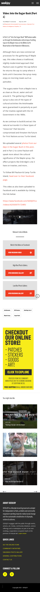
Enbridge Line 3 (27, 310)
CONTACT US (7, 560)
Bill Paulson (17, 310)
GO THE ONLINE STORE (11, 545)
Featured (29, 24)
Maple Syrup (7, 315)
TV (20, 26)
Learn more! (22, 533)
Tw (2, 570)
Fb (2, 574)
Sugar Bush (17, 315)
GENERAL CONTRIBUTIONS (12, 556)
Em (2, 577)
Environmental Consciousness (18, 24)
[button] (20, 217)
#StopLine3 (7, 24)
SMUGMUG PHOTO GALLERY (13, 552)
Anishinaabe (7, 310)
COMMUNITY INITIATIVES (11, 548)
